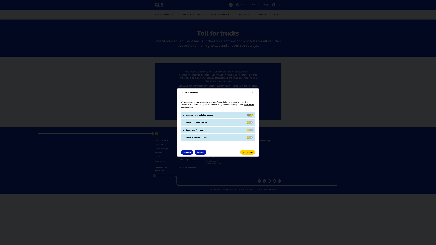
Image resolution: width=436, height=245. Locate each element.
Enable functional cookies (196, 122)
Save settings (248, 152)
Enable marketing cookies (196, 137)
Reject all (200, 152)
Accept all (187, 152)
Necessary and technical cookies (199, 115)
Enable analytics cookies (196, 130)
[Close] (253, 93)
